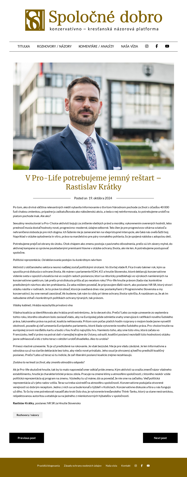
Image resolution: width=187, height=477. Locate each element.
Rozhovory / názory (54, 46)
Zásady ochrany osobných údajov (83, 465)
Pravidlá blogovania (48, 465)
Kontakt (125, 465)
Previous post (27, 438)
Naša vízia (129, 46)
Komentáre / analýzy (96, 46)
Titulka (24, 46)
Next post (160, 438)
